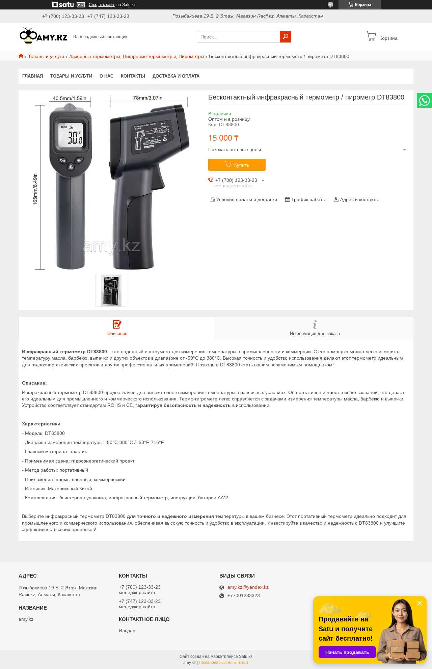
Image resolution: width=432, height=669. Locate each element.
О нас (106, 76)
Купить (241, 165)
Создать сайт (102, 4)
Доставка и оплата (176, 76)
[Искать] (285, 37)
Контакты (133, 76)
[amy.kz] (44, 36)
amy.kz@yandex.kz (248, 587)
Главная (32, 76)
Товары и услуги (46, 56)
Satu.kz (245, 656)
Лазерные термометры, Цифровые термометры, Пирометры (136, 56)
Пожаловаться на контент (224, 662)
